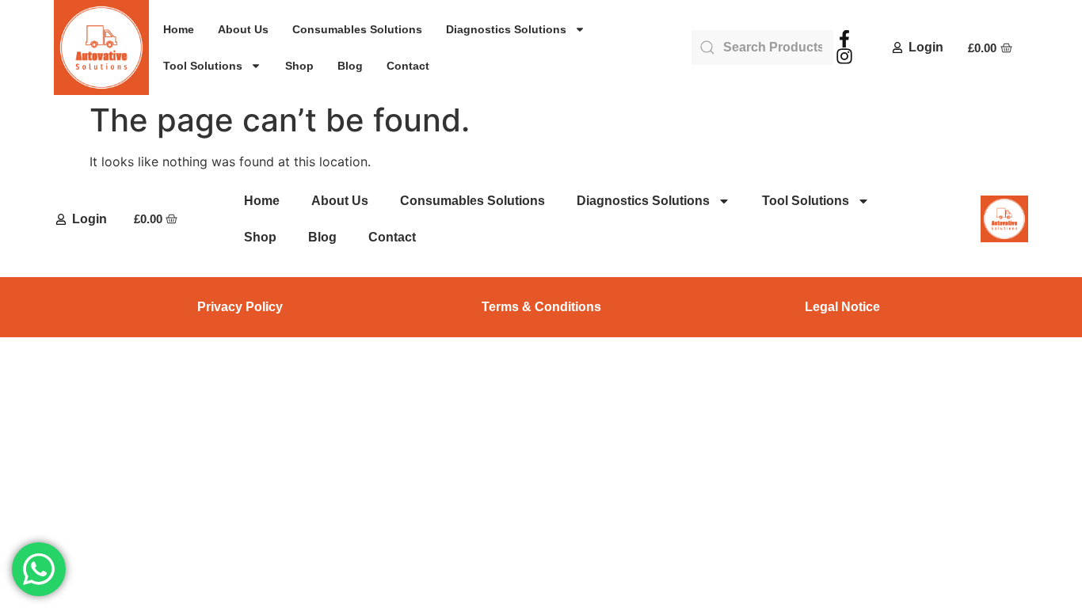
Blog (350, 65)
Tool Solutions (202, 65)
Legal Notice (842, 307)
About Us (243, 29)
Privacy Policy (240, 307)
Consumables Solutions (357, 29)
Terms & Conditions (541, 307)
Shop (299, 65)
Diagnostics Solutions (506, 29)
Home (178, 29)
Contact (408, 65)
